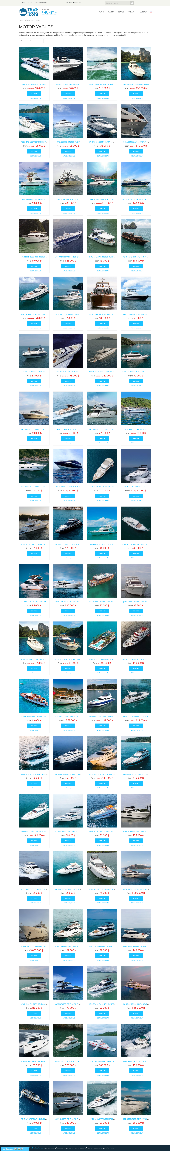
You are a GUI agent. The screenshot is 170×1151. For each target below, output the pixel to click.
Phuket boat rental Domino (68, 487)
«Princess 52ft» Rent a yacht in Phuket (139, 946)
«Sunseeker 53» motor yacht (101, 84)
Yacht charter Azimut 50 (34, 372)
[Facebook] (142, 3)
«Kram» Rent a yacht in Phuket (102, 602)
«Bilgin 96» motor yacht (68, 199)
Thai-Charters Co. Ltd (36, 1148)
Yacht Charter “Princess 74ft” (102, 429)
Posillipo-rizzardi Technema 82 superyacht (40, 142)
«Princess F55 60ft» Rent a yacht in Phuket (39, 1004)
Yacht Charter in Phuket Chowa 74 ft (105, 314)
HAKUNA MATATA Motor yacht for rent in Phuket (110, 257)
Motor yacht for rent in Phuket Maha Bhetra (142, 257)
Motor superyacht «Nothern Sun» (70, 257)
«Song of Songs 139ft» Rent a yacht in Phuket (142, 1004)
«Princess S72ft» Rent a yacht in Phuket (139, 1119)
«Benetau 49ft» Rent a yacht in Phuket (105, 889)
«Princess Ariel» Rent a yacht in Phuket (106, 717)
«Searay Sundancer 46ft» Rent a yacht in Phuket (110, 832)
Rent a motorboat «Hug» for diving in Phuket (41, 1119)
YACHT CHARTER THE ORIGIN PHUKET (103, 487)
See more (34, 94)
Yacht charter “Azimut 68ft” (68, 372)
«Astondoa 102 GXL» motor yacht (136, 199)
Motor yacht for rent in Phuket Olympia (39, 314)
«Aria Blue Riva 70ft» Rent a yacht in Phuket (108, 774)
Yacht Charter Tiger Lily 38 (68, 429)
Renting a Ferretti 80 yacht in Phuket (37, 544)
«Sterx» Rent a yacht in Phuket (68, 659)
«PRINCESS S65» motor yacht (34, 84)
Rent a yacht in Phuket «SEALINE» (136, 487)
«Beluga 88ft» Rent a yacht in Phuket (71, 1119)
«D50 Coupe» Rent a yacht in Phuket (36, 1061)
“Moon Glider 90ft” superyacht (102, 372)
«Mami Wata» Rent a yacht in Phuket (36, 717)
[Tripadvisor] (136, 3)
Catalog (111, 12)
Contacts (131, 12)
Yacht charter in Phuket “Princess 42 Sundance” (42, 487)
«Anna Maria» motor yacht (34, 199)
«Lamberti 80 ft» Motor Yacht (34, 659)
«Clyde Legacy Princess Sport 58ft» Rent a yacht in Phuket (114, 1119)
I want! (101, 12)
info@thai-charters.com (73, 3)
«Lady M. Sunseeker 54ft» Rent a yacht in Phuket (143, 717)
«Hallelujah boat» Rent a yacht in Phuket (140, 659)
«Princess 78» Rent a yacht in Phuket (71, 602)
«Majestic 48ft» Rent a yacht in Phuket (105, 946)
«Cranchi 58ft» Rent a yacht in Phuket (71, 946)
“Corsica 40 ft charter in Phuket (136, 429)
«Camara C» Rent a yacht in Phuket (70, 717)
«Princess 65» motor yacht (68, 142)
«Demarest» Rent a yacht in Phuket (70, 774)
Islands (121, 12)
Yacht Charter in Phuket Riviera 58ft (37, 429)
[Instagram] (146, 3)
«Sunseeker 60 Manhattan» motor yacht (106, 142)
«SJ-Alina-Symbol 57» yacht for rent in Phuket (109, 544)
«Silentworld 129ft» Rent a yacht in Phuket (40, 946)
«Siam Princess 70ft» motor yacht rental (39, 257)
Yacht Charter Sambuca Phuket (68, 314)
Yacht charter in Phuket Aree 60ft (137, 372)
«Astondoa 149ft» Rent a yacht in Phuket (140, 889)
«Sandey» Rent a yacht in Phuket (136, 544)
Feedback (143, 12)
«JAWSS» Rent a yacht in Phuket (135, 602)
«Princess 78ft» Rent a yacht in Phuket (72, 1061)
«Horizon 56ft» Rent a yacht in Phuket (139, 832)
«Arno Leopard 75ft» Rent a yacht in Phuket (108, 1061)
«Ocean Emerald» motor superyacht (138, 142)
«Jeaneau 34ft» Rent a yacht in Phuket (105, 1004)
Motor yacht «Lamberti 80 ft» (136, 84)
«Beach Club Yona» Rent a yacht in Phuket (107, 659)
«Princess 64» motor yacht (102, 199)
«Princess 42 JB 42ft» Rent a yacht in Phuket (141, 1061)
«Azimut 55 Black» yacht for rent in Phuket (74, 544)
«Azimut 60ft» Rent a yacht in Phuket (71, 1004)
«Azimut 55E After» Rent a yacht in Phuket (73, 889)
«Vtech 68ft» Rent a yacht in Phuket (36, 889)
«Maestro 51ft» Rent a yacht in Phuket (38, 774)
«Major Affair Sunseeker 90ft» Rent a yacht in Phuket (145, 774)
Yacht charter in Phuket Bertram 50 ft (139, 314)
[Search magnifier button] (132, 3)
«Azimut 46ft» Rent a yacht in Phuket (71, 832)
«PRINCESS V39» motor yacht (68, 84)
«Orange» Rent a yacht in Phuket (35, 602)
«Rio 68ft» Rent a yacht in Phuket (35, 832)
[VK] (149, 3)
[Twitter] (139, 3)
